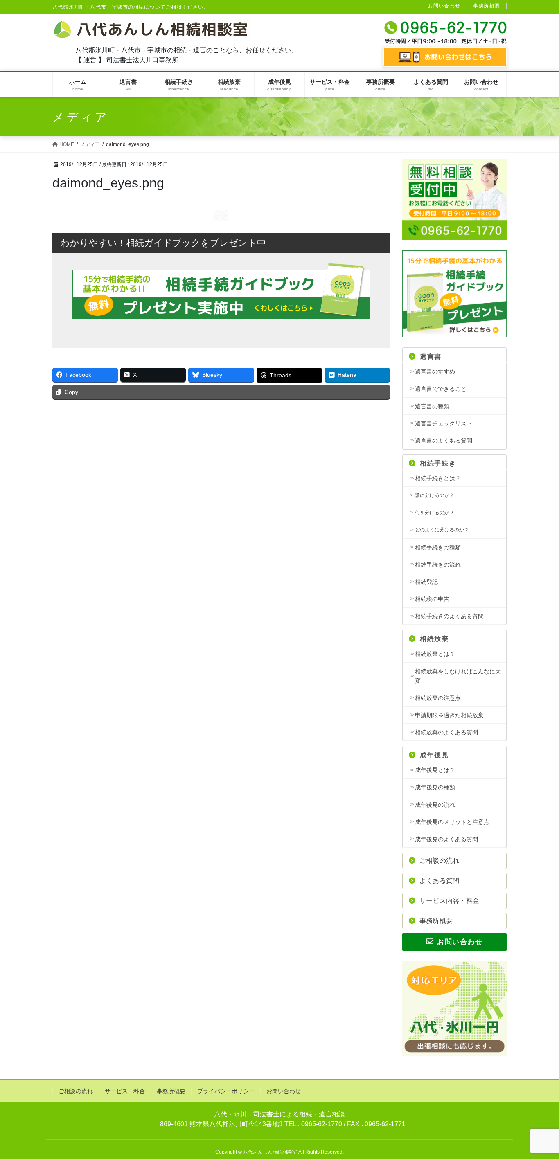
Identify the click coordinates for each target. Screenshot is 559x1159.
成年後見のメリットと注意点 (452, 822)
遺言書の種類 (432, 406)
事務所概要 (486, 6)
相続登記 (426, 581)
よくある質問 (439, 880)
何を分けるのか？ (434, 512)
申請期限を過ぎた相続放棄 (449, 715)
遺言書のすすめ (435, 371)
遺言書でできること (441, 388)
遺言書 (431, 356)
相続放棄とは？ (435, 653)
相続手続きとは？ (438, 478)
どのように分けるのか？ (442, 530)
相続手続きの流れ (438, 564)
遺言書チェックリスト (443, 423)
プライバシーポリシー (226, 1091)
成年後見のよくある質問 (446, 839)
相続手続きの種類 (438, 547)
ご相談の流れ (439, 860)
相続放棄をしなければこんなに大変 (458, 676)
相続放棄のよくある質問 (446, 732)
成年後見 (434, 755)
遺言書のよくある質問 (443, 440)
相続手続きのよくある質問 (449, 616)
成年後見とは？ (435, 770)
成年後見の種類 (435, 787)
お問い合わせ (444, 6)
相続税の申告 (432, 599)
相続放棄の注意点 (438, 698)
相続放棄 (434, 638)
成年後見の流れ (435, 804)
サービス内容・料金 (449, 900)
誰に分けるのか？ (434, 495)
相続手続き (438, 463)
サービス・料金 (125, 1091)
